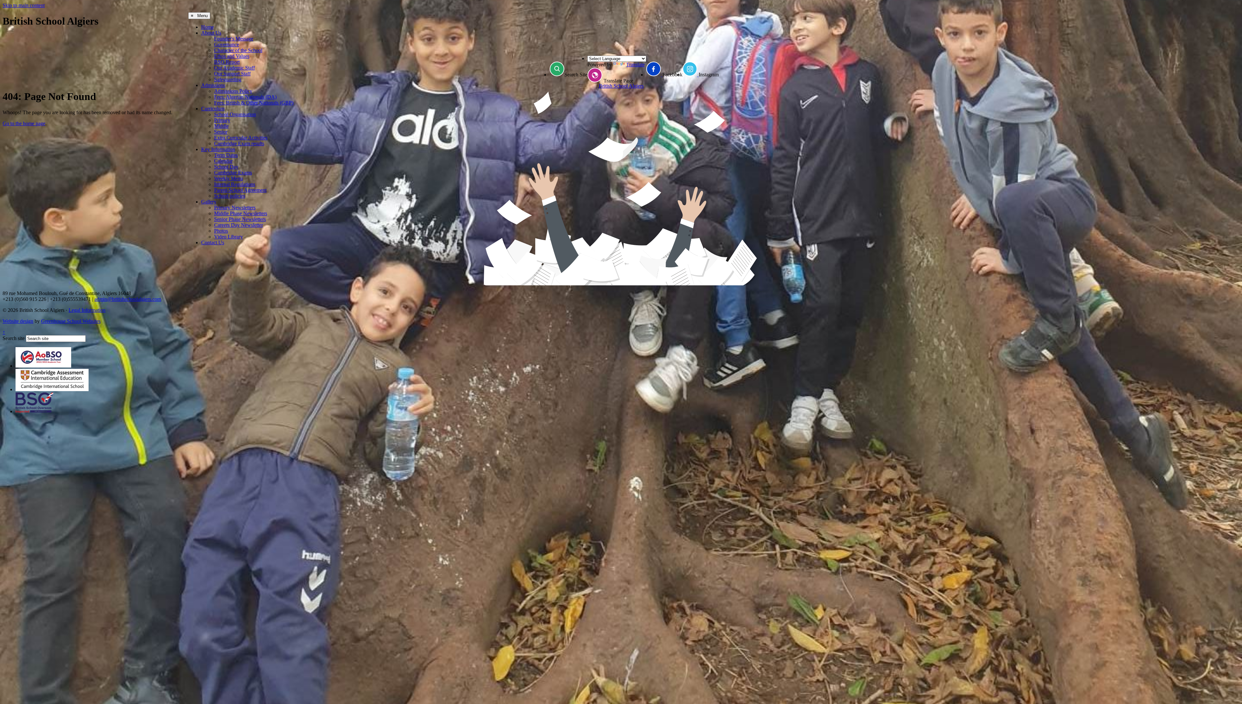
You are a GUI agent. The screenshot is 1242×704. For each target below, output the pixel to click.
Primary (222, 120)
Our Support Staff (232, 73)
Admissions (213, 85)
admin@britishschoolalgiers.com (127, 299)
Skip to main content (24, 5)
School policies (229, 196)
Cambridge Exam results (239, 143)
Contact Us (212, 242)
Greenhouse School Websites (71, 321)
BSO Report (227, 62)
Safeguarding (227, 79)
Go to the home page (24, 123)
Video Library (228, 236)
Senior (220, 132)
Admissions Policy (233, 91)
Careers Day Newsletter (238, 225)
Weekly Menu (228, 178)
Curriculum (212, 108)
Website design (18, 321)
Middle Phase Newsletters (240, 213)
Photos (221, 231)
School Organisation (235, 114)
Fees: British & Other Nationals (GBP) (253, 102)
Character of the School (238, 50)
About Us (211, 33)
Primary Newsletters (235, 207)
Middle (221, 126)
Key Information (218, 149)
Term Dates (226, 155)
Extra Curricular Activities (240, 137)
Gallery (208, 201)
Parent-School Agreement (240, 190)
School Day (226, 167)
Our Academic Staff (234, 68)
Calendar (223, 161)
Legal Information (87, 310)
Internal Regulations (234, 184)
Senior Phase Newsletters (240, 219)
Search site (14, 338)
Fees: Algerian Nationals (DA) (245, 97)
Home (207, 27)
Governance (226, 44)
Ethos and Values (231, 56)
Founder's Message (233, 38)
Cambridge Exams (233, 172)
